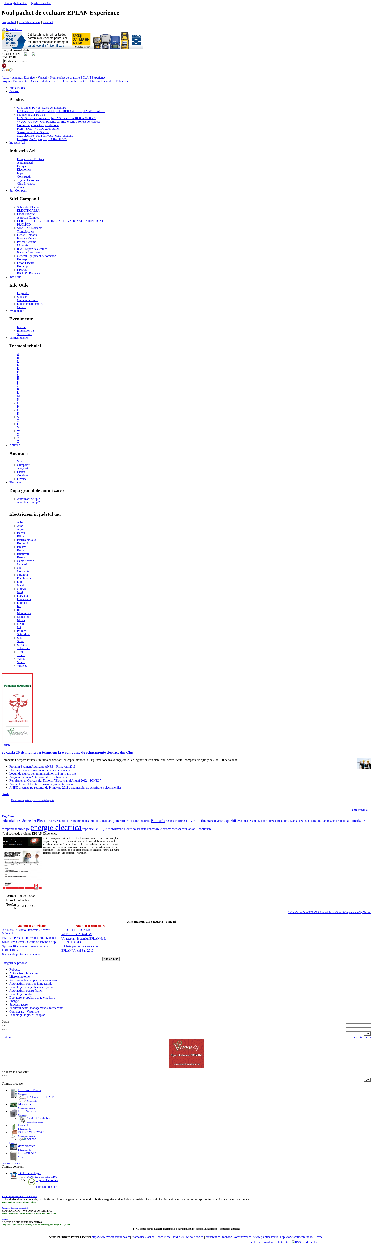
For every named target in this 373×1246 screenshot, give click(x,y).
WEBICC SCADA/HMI (76, 934)
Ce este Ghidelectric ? (44, 81)
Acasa (5, 77)
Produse (14, 91)
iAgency (5, 1219)
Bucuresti (23, 553)
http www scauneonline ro (296, 1237)
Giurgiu (22, 588)
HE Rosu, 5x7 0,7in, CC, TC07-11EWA (42, 139)
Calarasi (22, 564)
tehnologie (22, 829)
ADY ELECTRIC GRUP (43, 1176)
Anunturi (14, 445)
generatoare (121, 821)
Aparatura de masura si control (15, 1208)
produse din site (11, 1163)
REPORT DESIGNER (75, 930)
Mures (21, 620)
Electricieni (16, 482)
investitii (194, 820)
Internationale (25, 330)
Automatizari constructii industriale (30, 983)
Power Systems (26, 242)
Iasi (19, 606)
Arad (20, 526)
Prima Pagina (17, 87)
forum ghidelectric (15, 3)
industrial (8, 821)
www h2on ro (194, 1237)
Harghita (22, 595)
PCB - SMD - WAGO (32, 1132)
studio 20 (178, 1237)
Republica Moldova (89, 820)
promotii (341, 820)
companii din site (46, 1186)
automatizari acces (292, 820)
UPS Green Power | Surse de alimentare (41, 107)
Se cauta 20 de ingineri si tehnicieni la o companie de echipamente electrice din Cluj (67, 752)
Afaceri (21, 187)
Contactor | (25, 1125)
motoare (107, 821)
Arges (20, 529)
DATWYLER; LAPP (40, 1097)
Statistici (22, 296)
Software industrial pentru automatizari (33, 980)
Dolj (20, 581)
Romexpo (23, 266)
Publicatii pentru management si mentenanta (36, 1008)
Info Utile (15, 277)
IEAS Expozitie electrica (32, 249)
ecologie (101, 829)
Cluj (19, 567)
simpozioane (259, 820)
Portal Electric (80, 1237)
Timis (20, 651)
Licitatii (21, 472)
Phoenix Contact (27, 238)
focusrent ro (213, 1237)
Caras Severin (25, 560)
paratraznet (328, 820)
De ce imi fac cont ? (74, 81)
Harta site (282, 1242)
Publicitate (122, 81)
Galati (20, 585)
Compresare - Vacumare (24, 1011)
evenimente (244, 821)
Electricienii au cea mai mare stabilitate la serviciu (39, 770)
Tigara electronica (28, 180)
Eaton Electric (25, 263)
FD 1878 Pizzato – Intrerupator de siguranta (29, 937)
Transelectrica (25, 231)
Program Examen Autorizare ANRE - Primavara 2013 (42, 766)
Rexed (319, 1237)
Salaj (20, 637)
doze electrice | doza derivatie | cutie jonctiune (45, 135)
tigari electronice (41, 3)
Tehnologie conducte (22, 994)
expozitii (230, 821)
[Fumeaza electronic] (17, 742)
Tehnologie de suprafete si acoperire (31, 987)
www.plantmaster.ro (265, 1237)
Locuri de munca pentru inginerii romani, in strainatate (42, 773)
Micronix (22, 245)
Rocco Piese (163, 1237)
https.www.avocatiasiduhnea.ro (111, 1237)
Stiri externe (24, 334)
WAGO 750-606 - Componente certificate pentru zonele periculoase (58, 121)
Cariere (21, 307)
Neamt (21, 623)
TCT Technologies (29, 1173)
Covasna (22, 574)
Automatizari (25, 162)
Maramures (24, 613)
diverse (218, 821)
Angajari (22, 468)
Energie (22, 166)
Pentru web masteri (261, 1242)
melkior (227, 1237)
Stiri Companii (18, 190)
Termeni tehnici (18, 337)
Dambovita (24, 578)
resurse (170, 820)
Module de (24, 1104)
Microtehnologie (19, 976)
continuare (205, 828)
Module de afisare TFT (31, 114)
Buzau (21, 557)
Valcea (21, 662)
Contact (48, 22)
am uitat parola (362, 1037)
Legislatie (23, 293)
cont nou (7, 1037)
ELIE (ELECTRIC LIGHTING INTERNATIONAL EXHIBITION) (60, 221)
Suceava (22, 644)
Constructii (24, 176)
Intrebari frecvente (101, 81)
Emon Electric (26, 214)
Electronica (24, 169)
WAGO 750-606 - (38, 1118)
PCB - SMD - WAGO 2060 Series (38, 128)
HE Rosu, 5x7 (27, 1153)
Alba (20, 522)
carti (184, 829)
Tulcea (21, 655)
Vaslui (21, 658)
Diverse (22, 479)
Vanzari (42, 77)
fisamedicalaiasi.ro (143, 1237)
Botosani (22, 543)
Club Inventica (26, 183)
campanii (8, 829)
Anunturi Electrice (23, 77)
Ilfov (20, 609)
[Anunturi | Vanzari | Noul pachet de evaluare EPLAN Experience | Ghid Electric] (12, 29)
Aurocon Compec (28, 217)
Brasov (21, 546)
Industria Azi (17, 142)
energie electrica (56, 827)
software (71, 820)
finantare (207, 821)
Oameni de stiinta (27, 300)
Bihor (20, 536)
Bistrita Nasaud (26, 539)
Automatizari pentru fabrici (25, 990)
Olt (19, 627)
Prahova (22, 630)
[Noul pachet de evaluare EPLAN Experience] (22, 865)
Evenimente (16, 310)
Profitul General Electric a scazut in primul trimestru (41, 784)
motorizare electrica (122, 829)
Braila (20, 550)
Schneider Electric (28, 207)
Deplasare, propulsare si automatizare (32, 997)
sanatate (141, 828)
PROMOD (24, 224)
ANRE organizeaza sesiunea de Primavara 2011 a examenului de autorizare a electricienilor (65, 787)
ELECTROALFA (28, 210)
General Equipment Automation (36, 256)
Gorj (20, 592)
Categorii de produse (14, 963)
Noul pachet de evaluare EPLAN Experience (77, 77)
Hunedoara (24, 599)
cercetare (153, 829)
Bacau (21, 532)
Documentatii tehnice (30, 303)
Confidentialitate (29, 22)
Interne (21, 327)
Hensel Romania (27, 235)
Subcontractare (18, 1004)
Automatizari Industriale (24, 973)
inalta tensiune (312, 820)
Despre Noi (9, 22)
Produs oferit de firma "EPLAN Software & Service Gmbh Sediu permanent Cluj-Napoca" (329, 912)
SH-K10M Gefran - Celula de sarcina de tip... (30, 942)
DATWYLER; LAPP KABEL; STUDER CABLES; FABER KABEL (61, 111)
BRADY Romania (28, 273)
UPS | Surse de (27, 1111)
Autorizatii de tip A (29, 499)
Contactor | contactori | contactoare (38, 125)
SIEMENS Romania (29, 228)
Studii (5, 794)
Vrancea (22, 665)
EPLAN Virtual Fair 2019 (77, 950)
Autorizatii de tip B (29, 502)
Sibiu (20, 641)
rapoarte (88, 829)
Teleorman (23, 648)
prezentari (274, 821)
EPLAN (22, 270)
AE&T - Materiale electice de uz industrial (19, 1197)
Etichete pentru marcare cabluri (80, 946)
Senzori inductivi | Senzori (33, 132)
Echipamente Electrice (30, 159)
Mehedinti (23, 616)
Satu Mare (23, 634)
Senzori (31, 1139)
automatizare (356, 821)
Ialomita (22, 602)
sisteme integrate (140, 820)
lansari (192, 829)
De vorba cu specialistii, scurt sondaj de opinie (32, 800)
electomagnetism (170, 829)
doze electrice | (27, 1146)
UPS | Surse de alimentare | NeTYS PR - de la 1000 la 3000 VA (56, 118)
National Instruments (30, 252)
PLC (18, 820)
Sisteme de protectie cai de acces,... (23, 954)
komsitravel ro (242, 1237)
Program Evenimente (14, 81)
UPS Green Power (29, 1090)
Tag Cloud (9, 816)
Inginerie (22, 173)
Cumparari (23, 465)
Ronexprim (24, 259)
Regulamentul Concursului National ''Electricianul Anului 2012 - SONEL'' (55, 780)
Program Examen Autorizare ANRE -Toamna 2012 (40, 777)
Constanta (23, 571)
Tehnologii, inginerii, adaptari (27, 1015)
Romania (158, 820)
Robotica (14, 969)
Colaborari (23, 475)
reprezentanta (57, 820)
